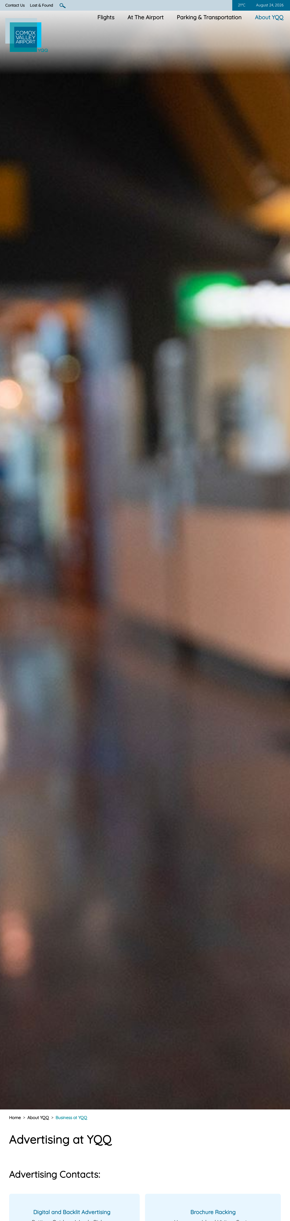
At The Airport (146, 17)
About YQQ (269, 17)
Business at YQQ (71, 1117)
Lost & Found (41, 5)
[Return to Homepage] (26, 50)
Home (15, 1117)
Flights (105, 17)
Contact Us (15, 5)
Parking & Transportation (209, 17)
